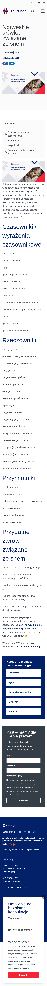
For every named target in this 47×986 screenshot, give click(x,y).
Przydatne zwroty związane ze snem (21, 152)
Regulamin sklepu (32, 850)
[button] (5, 63)
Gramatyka (14, 673)
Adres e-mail (12, 766)
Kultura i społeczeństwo (20, 692)
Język (11, 683)
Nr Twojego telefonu (19, 930)
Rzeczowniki (14, 140)
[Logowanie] (44, 2)
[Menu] (43, 11)
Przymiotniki (14, 145)
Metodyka (13, 702)
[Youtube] (29, 832)
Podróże (13, 711)
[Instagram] (24, 832)
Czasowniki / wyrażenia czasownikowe (19, 134)
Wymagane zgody (18, 941)
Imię (8, 756)
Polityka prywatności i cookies (13, 850)
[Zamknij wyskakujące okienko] (44, 897)
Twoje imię (14, 918)
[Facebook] (20, 832)
